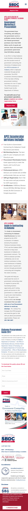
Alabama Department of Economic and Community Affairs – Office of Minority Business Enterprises (14, 350)
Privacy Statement (7, 500)
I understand (12, 508)
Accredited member (16, 468)
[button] (26, 4)
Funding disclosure (20, 480)
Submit (6, 392)
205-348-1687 (8, 320)
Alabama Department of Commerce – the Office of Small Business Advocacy (12, 342)
